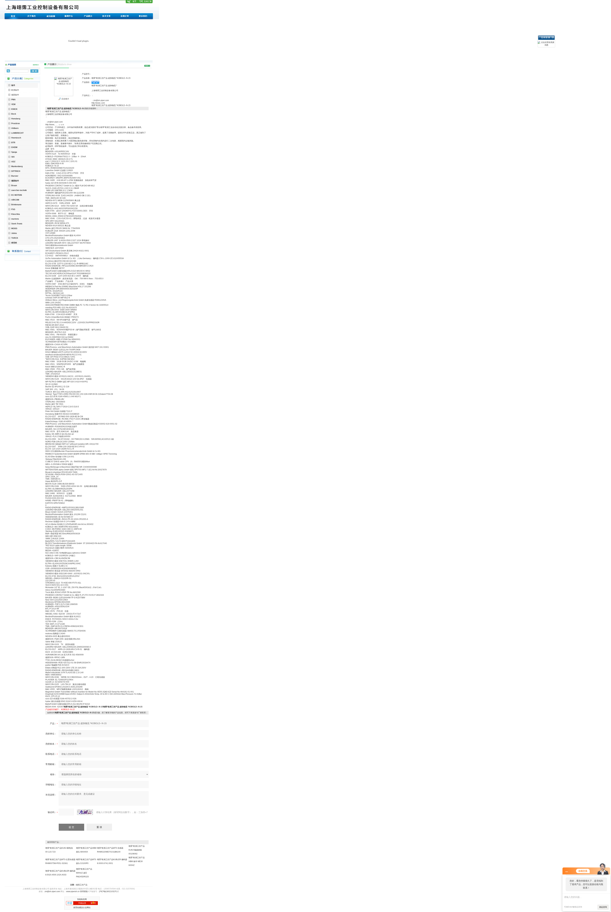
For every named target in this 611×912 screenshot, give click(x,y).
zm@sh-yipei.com (52, 891)
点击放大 (65, 99)
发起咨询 (603, 907)
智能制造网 (82, 899)
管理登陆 (84, 891)
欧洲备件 (15, 90)
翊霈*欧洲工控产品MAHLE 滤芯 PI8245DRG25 (84, 873)
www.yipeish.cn (73, 891)
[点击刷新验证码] (85, 812)
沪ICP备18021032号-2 (109, 891)
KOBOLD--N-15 (68, 709)
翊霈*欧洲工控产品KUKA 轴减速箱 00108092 (137, 850)
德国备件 (15, 95)
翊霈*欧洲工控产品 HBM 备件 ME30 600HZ (137, 861)
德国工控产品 (81, 885)
